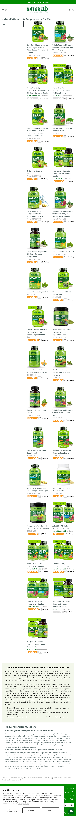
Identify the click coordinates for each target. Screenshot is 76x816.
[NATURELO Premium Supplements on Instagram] (65, 813)
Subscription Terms (66, 795)
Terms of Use (69, 792)
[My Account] (69, 10)
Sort (4, 24)
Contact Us (70, 788)
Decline (51, 810)
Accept (31, 810)
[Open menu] (2, 10)
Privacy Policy (23, 804)
